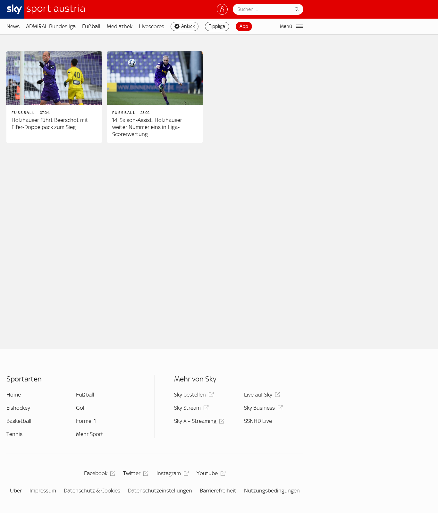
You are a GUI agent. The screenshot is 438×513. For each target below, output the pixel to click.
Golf (81, 408)
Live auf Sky (258, 394)
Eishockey (18, 408)
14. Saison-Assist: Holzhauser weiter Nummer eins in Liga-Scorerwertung (147, 127)
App (244, 26)
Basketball (18, 421)
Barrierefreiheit (218, 490)
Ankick (188, 26)
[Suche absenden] (297, 9)
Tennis (14, 434)
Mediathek (119, 26)
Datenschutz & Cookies (92, 490)
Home (13, 394)
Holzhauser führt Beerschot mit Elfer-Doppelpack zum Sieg (50, 123)
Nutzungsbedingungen (272, 490)
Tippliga (217, 26)
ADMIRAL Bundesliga (51, 26)
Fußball (91, 26)
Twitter (131, 473)
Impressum (42, 490)
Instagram (168, 473)
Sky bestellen (190, 394)
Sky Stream (187, 408)
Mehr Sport (89, 434)
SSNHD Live (258, 421)
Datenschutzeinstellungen (160, 490)
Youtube (207, 473)
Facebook (95, 473)
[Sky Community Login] (222, 9)
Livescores (151, 26)
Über (16, 490)
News (13, 26)
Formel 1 (86, 421)
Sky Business (259, 408)
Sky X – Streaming (195, 421)
